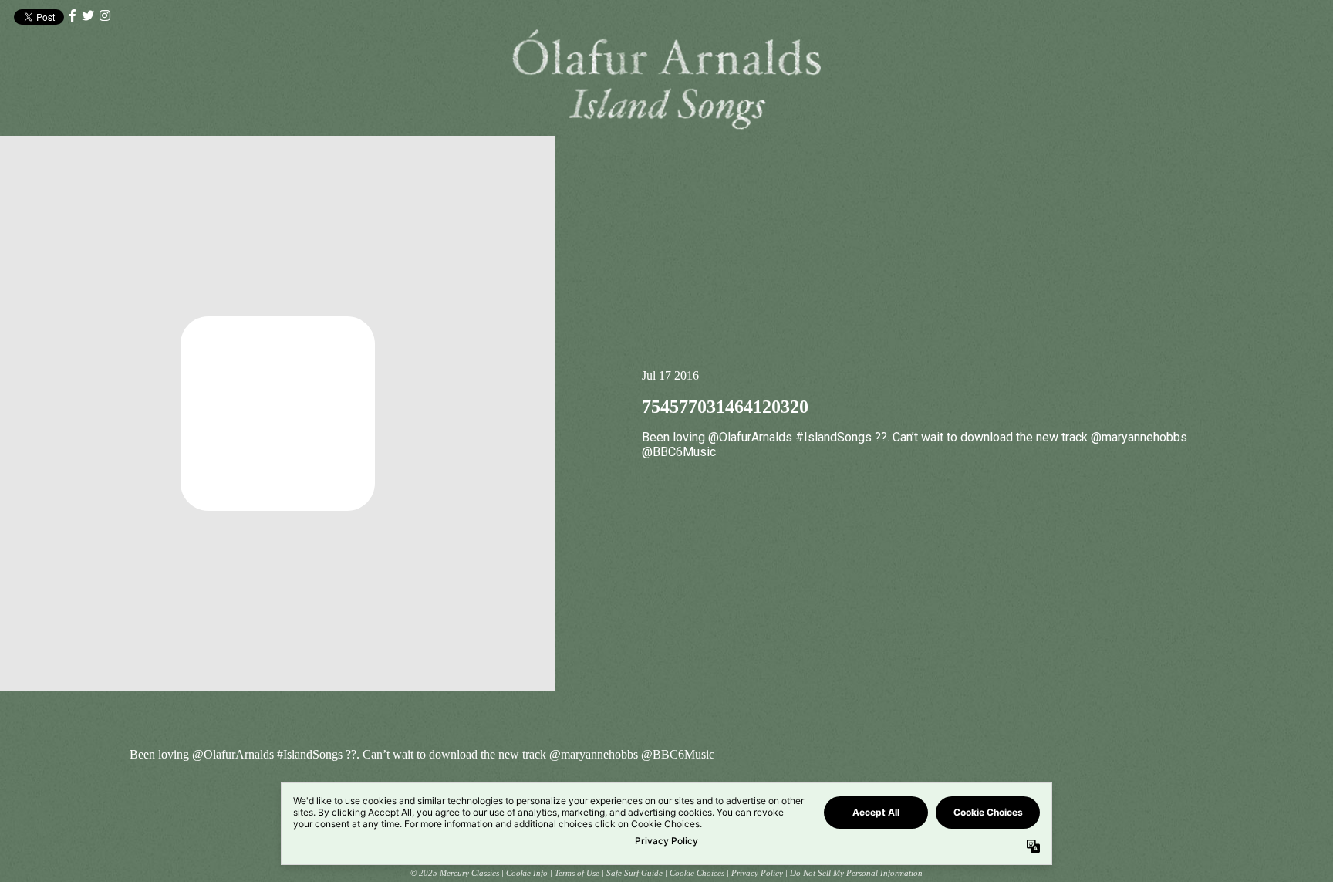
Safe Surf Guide (634, 872)
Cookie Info (527, 872)
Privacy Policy (757, 872)
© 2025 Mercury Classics (454, 872)
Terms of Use (577, 872)
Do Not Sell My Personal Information (856, 872)
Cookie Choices (697, 872)
